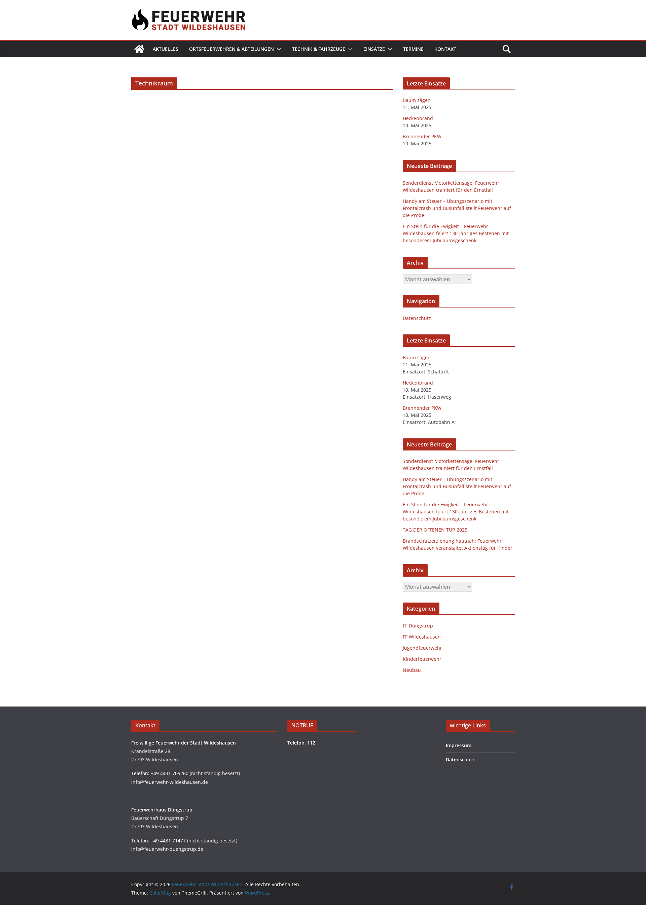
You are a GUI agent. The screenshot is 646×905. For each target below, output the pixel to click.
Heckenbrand (418, 118)
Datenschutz (417, 318)
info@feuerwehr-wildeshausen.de (169, 782)
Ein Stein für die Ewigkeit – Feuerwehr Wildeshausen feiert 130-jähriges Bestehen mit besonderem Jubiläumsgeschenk (456, 233)
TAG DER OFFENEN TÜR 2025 (435, 530)
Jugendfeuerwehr (422, 648)
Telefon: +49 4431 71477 (158, 840)
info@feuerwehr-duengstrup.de (167, 849)
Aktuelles (165, 49)
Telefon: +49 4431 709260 (159, 773)
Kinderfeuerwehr (422, 659)
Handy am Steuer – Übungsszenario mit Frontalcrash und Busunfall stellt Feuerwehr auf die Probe (457, 208)
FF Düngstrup (418, 625)
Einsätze (374, 49)
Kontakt (445, 49)
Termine (413, 49)
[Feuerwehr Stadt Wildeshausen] (139, 49)
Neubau (412, 670)
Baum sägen (417, 100)
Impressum (458, 745)
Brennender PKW (422, 136)
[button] (277, 49)
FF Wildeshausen (422, 637)
